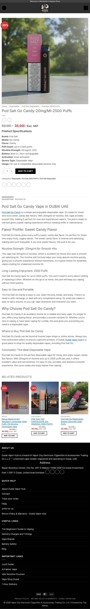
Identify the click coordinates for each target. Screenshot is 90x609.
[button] (4, 8)
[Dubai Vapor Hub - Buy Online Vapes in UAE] (45, 8)
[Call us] (62, 472)
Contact (6, 493)
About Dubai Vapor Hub (13, 489)
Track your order (10, 498)
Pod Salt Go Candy (11, 212)
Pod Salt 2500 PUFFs (51, 106)
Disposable (14, 106)
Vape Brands (8, 539)
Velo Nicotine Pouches (13, 574)
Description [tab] (7, 199)
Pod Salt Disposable (30, 106)
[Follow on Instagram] (52, 472)
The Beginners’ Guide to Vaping (18, 529)
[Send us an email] (57, 472)
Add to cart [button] (9, 436)
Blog (4, 549)
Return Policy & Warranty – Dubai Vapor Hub (24, 513)
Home (4, 106)
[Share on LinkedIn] (28, 184)
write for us (7, 508)
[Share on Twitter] (14, 184)
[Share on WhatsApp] (4, 184)
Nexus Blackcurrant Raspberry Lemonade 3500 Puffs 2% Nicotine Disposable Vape (14, 423)
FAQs (4, 503)
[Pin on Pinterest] (23, 184)
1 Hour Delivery (9, 584)
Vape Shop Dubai (10, 579)
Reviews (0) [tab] (20, 199)
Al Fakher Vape (9, 569)
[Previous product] (9, 120)
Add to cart (25, 171)
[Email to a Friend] (19, 184)
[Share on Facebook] (9, 184)
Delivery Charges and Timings (17, 534)
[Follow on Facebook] (47, 472)
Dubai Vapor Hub (73, 339)
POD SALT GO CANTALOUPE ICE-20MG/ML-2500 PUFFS (42, 421)
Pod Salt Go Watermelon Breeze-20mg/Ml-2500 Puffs (72, 421)
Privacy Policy (22, 599)
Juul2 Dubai (8, 564)
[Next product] (4, 120)
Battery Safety (9, 544)
